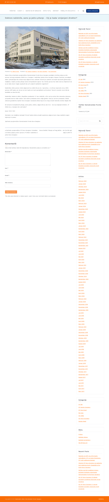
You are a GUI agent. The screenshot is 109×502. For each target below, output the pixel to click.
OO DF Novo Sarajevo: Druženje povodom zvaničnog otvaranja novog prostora (89, 57)
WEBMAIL (101, 499)
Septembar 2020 (83, 279)
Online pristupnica (92, 11)
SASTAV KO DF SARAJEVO (33, 11)
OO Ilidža (81, 90)
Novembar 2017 (83, 369)
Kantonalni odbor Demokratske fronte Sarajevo (28, 499)
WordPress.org (83, 443)
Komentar (8, 151)
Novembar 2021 (83, 242)
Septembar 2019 (83, 310)
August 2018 (82, 343)
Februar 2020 (82, 299)
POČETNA (13, 11)
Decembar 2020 (83, 271)
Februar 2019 (82, 327)
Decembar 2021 (83, 240)
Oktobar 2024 (83, 186)
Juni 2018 (81, 349)
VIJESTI (19, 11)
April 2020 (82, 293)
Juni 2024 (81, 195)
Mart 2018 (81, 357)
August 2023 (82, 212)
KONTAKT (56, 11)
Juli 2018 (81, 346)
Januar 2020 (82, 301)
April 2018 (81, 355)
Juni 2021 (81, 254)
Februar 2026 (82, 181)
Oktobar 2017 (82, 371)
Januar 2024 (82, 206)
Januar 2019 (82, 329)
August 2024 (82, 192)
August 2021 (82, 248)
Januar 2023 (82, 226)
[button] (23, 11)
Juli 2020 (81, 285)
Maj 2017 (81, 386)
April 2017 (81, 388)
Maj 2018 (81, 352)
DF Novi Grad (82, 85)
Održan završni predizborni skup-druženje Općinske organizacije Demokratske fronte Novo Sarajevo (89, 50)
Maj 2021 (81, 256)
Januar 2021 (82, 268)
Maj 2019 (81, 318)
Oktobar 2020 (83, 276)
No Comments (52, 71)
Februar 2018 (82, 360)
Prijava (81, 434)
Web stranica (9, 182)
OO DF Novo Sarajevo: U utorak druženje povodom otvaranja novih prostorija (89, 64)
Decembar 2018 (83, 332)
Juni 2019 (81, 315)
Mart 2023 (81, 223)
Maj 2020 (81, 290)
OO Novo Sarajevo (42, 71)
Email (7, 175)
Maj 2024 (81, 198)
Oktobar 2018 (82, 338)
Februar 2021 (82, 265)
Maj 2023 (81, 217)
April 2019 (81, 321)
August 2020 (82, 282)
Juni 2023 (81, 214)
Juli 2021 (81, 251)
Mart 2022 (81, 234)
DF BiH (81, 79)
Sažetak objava (83, 437)
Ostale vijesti (82, 96)
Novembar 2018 (83, 335)
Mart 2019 (81, 324)
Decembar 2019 (83, 304)
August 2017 (82, 377)
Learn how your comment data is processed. (42, 196)
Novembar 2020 (83, 273)
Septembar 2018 (83, 341)
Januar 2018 (82, 363)
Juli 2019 (81, 313)
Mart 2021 (81, 262)
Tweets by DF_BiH (84, 111)
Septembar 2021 (83, 245)
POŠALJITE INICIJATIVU (68, 11)
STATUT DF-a (47, 11)
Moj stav (81, 88)
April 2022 (81, 231)
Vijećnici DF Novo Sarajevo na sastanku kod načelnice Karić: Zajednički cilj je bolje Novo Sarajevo (90, 43)
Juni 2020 (81, 287)
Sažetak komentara (84, 440)
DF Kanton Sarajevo (31, 71)
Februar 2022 (82, 237)
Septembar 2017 (83, 374)
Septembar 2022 (83, 228)
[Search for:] (90, 121)
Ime (6, 168)
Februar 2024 (82, 203)
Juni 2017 (81, 383)
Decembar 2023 (83, 209)
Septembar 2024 (83, 189)
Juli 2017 (81, 380)
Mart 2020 (82, 296)
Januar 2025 (82, 184)
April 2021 (81, 259)
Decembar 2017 (83, 366)
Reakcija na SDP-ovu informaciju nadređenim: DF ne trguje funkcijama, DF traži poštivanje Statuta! (90, 36)
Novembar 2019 (83, 307)
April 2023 (81, 220)
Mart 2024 (82, 200)
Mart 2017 (81, 391)
